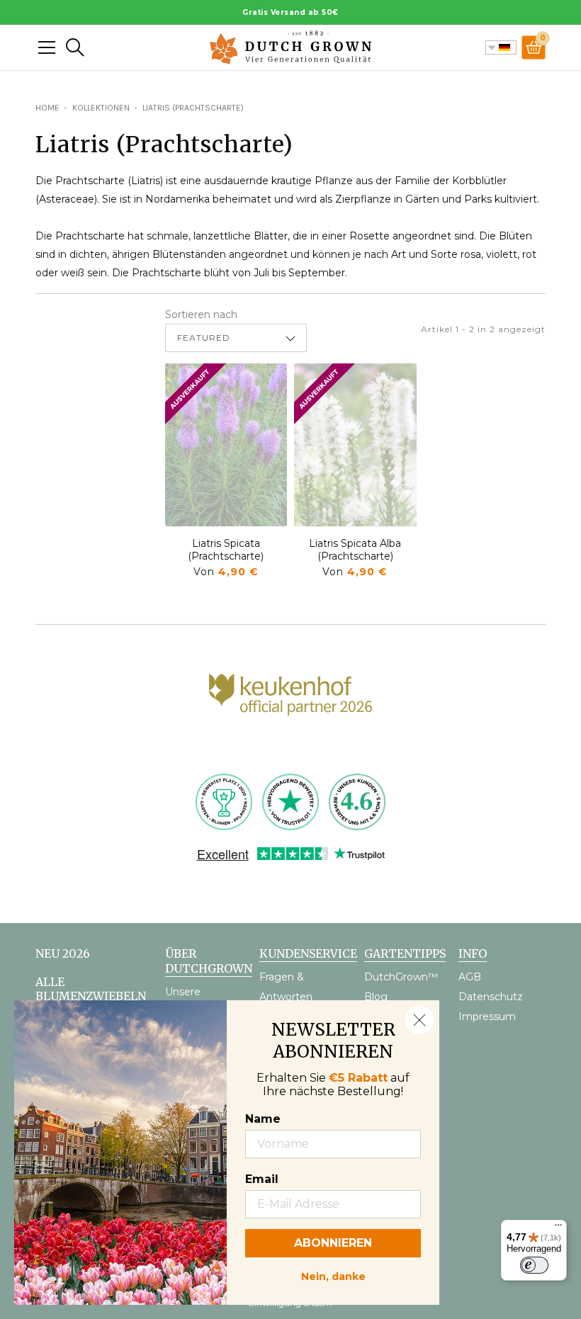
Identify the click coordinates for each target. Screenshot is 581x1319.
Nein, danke (333, 1275)
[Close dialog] (419, 1020)
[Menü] (558, 1228)
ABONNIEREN (333, 1243)
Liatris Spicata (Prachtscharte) (226, 549)
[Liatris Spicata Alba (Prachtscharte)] (355, 444)
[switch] (534, 1265)
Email (261, 1179)
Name (263, 1119)
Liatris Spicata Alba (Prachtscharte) (355, 549)
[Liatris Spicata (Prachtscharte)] (226, 444)
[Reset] (46, 47)
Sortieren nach (201, 314)
